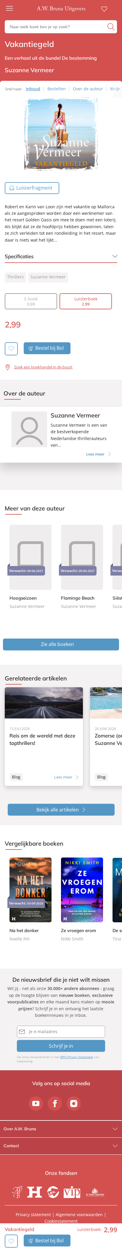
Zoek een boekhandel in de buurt (43, 367)
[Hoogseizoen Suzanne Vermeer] (30, 565)
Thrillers (15, 277)
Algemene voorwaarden (79, 1214)
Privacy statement (33, 1214)
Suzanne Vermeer (48, 277)
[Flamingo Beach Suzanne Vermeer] (82, 565)
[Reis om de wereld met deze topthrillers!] (44, 736)
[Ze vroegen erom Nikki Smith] (82, 899)
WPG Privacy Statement (76, 1057)
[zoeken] (111, 26)
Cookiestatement (61, 1221)
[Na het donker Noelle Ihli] (30, 899)
